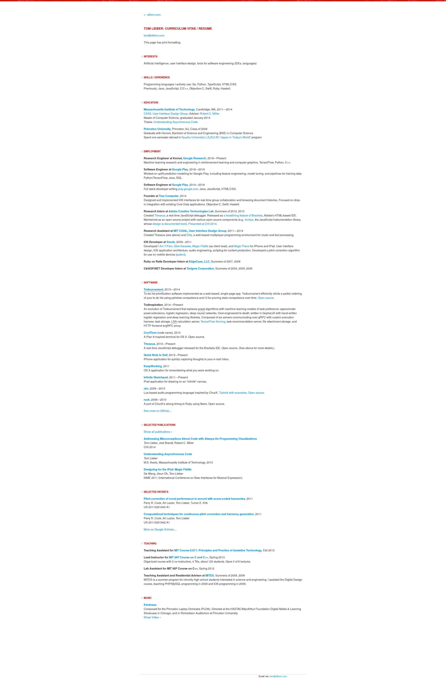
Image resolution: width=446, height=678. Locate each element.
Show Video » (152, 617)
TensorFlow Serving (213, 321)
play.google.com (188, 189)
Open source (266, 298)
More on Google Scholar (159, 529)
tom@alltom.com (278, 676)
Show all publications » (158, 432)
